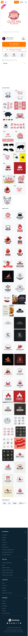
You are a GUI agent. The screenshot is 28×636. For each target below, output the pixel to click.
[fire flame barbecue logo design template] (13, 608)
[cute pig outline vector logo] (8, 95)
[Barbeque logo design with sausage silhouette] (8, 367)
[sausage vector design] (19, 439)
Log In (21, 2)
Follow (23, 39)
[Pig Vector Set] (8, 118)
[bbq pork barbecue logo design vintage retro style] (8, 474)
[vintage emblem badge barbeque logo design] (13, 486)
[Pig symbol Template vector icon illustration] (8, 107)
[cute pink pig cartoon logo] (8, 282)
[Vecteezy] (2, 2)
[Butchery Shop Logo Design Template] (18, 146)
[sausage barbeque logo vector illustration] (8, 343)
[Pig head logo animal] (18, 202)
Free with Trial (14, 44)
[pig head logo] (7, 267)
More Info (5, 63)
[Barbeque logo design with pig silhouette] (17, 245)
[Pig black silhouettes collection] (8, 192)
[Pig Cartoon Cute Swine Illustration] (7, 245)
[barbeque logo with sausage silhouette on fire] (8, 319)
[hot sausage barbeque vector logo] (8, 355)
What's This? (15, 60)
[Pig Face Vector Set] (8, 126)
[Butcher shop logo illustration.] (8, 621)
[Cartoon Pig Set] (10, 159)
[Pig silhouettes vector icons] (8, 137)
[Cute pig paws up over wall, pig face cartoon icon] (8, 149)
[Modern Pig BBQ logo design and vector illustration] (8, 213)
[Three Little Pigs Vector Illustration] (9, 235)
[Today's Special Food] (8, 462)
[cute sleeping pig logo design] (8, 181)
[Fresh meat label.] (8, 379)
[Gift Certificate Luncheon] (9, 451)
